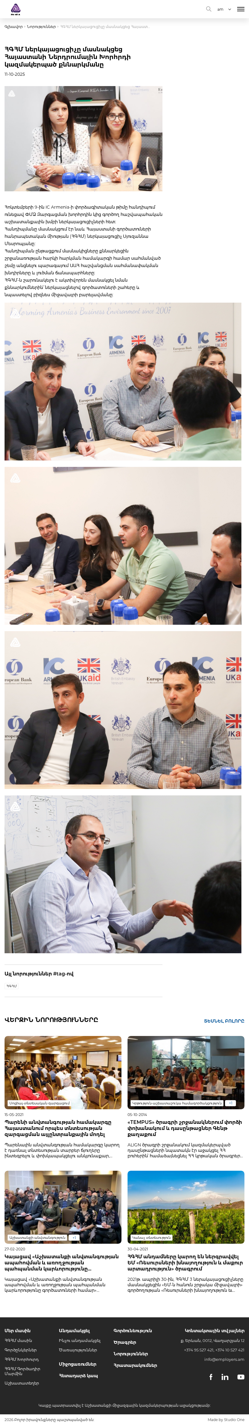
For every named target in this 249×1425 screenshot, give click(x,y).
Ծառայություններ (78, 1349)
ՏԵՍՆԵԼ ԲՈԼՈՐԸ (224, 1021)
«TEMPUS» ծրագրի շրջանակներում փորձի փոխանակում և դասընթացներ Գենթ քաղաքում (185, 1128)
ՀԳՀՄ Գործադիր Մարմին (22, 1371)
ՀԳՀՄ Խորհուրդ (22, 1359)
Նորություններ (41, 26)
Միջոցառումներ (77, 1364)
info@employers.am (224, 1359)
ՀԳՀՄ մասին (18, 1340)
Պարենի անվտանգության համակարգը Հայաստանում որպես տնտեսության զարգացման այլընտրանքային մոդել (58, 1128)
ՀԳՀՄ (11, 986)
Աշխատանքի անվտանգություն (37, 1238)
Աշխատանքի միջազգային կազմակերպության (132, 1405)
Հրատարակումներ (135, 1365)
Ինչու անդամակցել (80, 1340)
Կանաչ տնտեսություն (151, 1238)
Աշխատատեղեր (22, 1383)
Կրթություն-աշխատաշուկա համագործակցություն (177, 1103)
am (220, 9)
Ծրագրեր (125, 1342)
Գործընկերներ (21, 1349)
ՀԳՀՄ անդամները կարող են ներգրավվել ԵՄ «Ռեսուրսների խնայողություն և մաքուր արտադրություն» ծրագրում (185, 1263)
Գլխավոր (14, 26)
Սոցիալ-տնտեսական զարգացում (39, 1103)
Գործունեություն (133, 1330)
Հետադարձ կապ (78, 1375)
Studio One (234, 1419)
